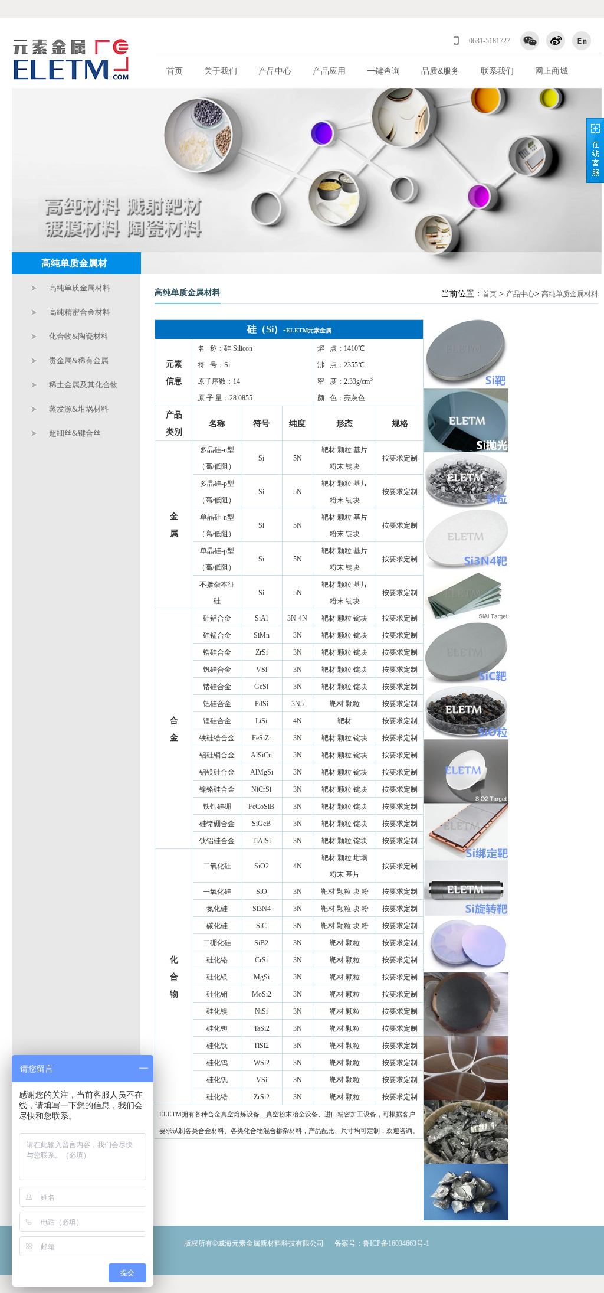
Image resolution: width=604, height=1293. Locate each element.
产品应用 (329, 71)
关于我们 (220, 71)
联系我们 (497, 71)
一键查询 (383, 71)
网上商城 (551, 71)
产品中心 (274, 71)
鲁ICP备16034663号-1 (396, 1243)
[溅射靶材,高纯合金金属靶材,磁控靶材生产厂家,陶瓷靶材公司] (71, 59)
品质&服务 (440, 71)
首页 (174, 71)
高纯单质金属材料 (569, 294)
